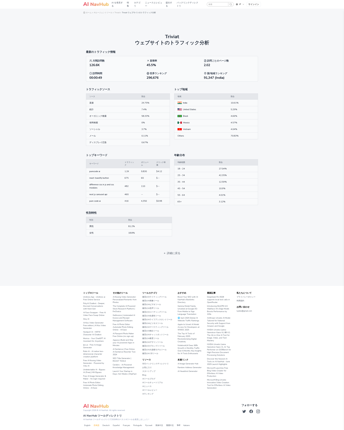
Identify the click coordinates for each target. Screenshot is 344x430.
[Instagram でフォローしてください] (258, 411)
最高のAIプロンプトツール (153, 346)
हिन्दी (178, 425)
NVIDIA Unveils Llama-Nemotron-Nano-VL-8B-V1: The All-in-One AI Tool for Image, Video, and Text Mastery (218, 335)
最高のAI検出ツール (150, 331)
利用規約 (240, 300)
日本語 (96, 425)
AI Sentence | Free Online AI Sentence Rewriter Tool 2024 (124, 352)
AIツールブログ (148, 378)
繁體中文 (170, 425)
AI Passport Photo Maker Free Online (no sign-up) (123, 335)
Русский (148, 425)
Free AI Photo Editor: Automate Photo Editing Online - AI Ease (93, 385)
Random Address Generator (190, 367)
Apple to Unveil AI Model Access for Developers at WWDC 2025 (188, 327)
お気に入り (147, 367)
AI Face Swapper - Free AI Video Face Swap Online (94, 314)
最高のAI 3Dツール (150, 353)
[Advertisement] (172, 22)
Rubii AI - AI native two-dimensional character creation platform (93, 354)
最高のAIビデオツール (151, 304)
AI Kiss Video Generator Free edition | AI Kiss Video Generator (94, 325)
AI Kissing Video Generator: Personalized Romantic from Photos (125, 300)
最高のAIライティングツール (154, 297)
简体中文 (159, 425)
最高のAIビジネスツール (152, 323)
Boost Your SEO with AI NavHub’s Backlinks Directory (188, 300)
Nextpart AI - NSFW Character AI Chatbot (92, 333)
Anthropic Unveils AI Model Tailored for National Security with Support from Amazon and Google (218, 322)
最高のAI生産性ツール (151, 315)
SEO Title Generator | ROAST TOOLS (122, 359)
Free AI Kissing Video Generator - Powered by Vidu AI (93, 363)
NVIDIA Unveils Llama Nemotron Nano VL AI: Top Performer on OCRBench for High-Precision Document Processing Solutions (219, 349)
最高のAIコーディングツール (154, 312)
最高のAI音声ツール (150, 308)
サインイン (253, 4)
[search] (230, 4)
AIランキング (147, 394)
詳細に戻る (173, 253)
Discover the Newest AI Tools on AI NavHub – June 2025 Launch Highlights (218, 362)
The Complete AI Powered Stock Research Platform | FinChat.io (124, 309)
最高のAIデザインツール (152, 342)
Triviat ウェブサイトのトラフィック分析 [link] (139, 12)
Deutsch (106, 425)
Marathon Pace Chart (181, 376)
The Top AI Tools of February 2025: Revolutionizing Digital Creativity (187, 337)
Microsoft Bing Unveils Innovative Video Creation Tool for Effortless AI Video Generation (218, 384)
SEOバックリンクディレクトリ (155, 363)
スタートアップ (148, 371)
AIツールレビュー (149, 390)
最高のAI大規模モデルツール (154, 349)
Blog (144, 375)
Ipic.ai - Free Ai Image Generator (92, 346)
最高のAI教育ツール (150, 338)
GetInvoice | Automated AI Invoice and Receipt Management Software (124, 318)
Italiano (186, 425)
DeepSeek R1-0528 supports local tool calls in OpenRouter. (218, 300)
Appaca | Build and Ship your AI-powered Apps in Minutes (123, 343)
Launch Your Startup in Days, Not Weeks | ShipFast (124, 372)
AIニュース (147, 386)
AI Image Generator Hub (188, 363)
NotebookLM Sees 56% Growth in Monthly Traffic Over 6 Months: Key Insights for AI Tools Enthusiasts (189, 349)
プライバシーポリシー (246, 297)
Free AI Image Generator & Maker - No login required (94, 377)
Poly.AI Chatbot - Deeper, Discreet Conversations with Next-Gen (94, 306)
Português (137, 425)
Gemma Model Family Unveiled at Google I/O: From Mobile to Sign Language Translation (188, 310)
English (87, 425)
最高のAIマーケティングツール (155, 327)
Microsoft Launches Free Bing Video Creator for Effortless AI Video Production (217, 372)
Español (116, 425)
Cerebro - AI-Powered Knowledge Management (123, 366)
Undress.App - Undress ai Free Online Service (94, 298)
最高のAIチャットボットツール (155, 334)
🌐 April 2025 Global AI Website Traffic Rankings (188, 319)
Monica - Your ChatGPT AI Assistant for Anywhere (94, 339)
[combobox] (240, 4)
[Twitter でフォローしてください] (244, 411)
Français (126, 425)
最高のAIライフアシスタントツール (157, 319)
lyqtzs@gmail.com (244, 311)
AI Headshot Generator (188, 371)
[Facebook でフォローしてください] (251, 411)
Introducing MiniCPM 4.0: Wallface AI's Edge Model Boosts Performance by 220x (218, 310)
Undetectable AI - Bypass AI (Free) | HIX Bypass (94, 371)
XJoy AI (86, 319)
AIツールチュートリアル (152, 382)
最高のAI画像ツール (150, 300)
